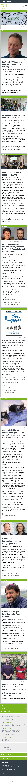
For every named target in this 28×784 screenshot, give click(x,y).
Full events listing (9, 745)
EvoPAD (6, 125)
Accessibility (4, 779)
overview (8, 749)
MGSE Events (7, 711)
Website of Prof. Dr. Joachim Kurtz (12, 575)
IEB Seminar (7, 754)
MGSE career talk (10, 719)
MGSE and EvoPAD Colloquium (13, 725)
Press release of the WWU (10, 515)
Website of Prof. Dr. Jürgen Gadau (11, 573)
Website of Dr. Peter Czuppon (11, 648)
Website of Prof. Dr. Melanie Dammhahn (13, 302)
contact (5, 705)
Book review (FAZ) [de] (9, 392)
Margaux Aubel (5, 692)
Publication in (10, 514)
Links (4, 708)
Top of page (5, 758)
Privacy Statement (15, 778)
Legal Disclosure (5, 778)
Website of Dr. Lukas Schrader (11, 304)
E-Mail (3, 773)
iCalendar (7, 747)
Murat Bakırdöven (16, 692)
